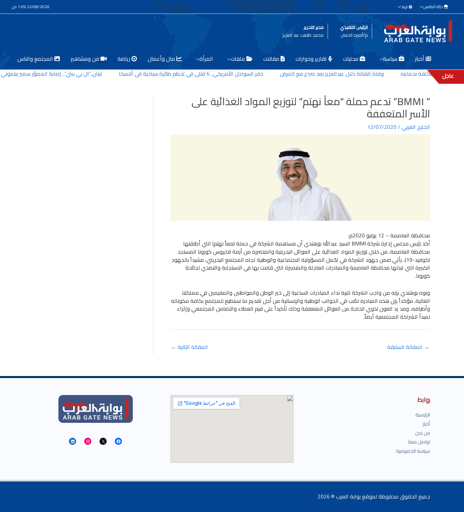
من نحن (422, 433)
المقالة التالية (189, 347)
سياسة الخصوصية (413, 451)
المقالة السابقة (408, 347)
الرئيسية (422, 414)
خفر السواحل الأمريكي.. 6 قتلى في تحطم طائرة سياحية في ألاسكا (197, 73)
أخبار (426, 423)
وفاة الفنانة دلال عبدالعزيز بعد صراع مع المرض (338, 73)
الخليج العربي (415, 127)
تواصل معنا (419, 441)
